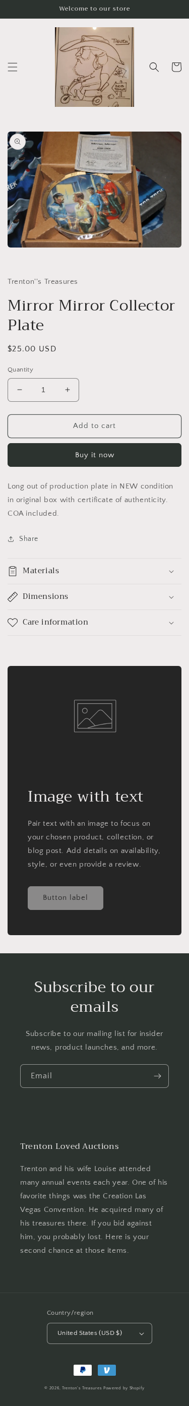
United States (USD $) (89, 1332)
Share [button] (28, 539)
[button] (13, 67)
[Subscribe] (157, 1076)
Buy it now (94, 455)
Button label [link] (65, 897)
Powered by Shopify (124, 1388)
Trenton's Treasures (82, 1388)
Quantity (20, 369)
